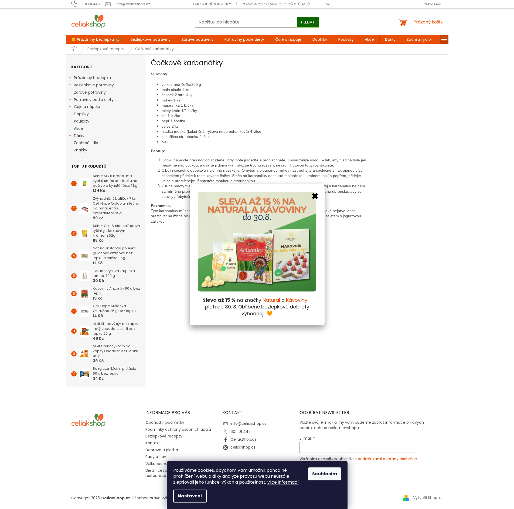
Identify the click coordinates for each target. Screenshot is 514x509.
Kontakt (152, 443)
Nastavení (190, 496)
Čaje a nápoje (87, 106)
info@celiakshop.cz (248, 423)
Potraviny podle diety (94, 99)
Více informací (283, 482)
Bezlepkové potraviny (94, 85)
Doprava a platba (161, 450)
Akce (78, 128)
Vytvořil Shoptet (428, 497)
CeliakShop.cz (243, 439)
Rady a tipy (155, 456)
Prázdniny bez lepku (92, 77)
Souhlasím (324, 474)
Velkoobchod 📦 (160, 463)
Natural (271, 300)
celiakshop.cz (243, 447)
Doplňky (81, 114)
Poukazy (81, 121)
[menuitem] (95, 39)
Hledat (308, 22)
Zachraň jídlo (86, 142)
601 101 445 (240, 431)
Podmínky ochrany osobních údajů (276, 4)
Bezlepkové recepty (163, 436)
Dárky (79, 135)
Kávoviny (296, 300)
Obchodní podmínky (212, 4)
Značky (80, 150)
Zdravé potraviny (90, 92)
